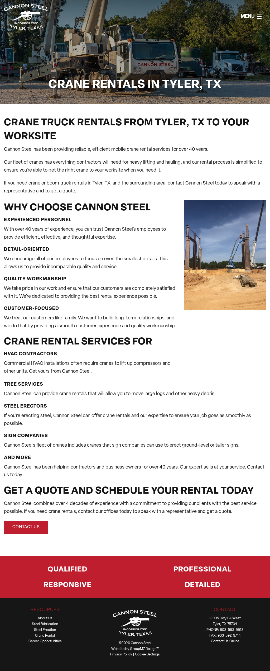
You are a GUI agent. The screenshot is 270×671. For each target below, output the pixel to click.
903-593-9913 (231, 630)
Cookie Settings (147, 654)
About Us (45, 618)
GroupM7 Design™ (144, 649)
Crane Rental (45, 635)
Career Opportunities (45, 641)
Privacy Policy (121, 654)
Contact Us (26, 527)
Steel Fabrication (45, 624)
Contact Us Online (225, 641)
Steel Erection (45, 630)
